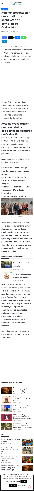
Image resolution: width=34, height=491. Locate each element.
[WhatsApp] (24, 37)
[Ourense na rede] (17, 3)
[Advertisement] (17, 83)
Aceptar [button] (24, 481)
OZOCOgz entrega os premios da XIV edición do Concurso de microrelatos (22, 417)
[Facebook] (4, 37)
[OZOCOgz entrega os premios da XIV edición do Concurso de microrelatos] (6, 417)
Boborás (5, 331)
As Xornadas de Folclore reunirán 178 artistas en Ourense (21, 408)
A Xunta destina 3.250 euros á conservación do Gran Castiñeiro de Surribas (23, 426)
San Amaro (6, 338)
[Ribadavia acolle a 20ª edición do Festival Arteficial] (27, 459)
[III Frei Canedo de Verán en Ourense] (27, 442)
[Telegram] (4, 41)
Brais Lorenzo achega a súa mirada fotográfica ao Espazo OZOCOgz (22, 390)
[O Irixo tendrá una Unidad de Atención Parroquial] (6, 275)
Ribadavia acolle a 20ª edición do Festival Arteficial (9, 459)
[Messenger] (17, 37)
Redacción (5, 31)
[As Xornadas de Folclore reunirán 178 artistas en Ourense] (6, 408)
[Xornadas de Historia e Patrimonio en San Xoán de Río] (27, 450)
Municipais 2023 (23, 331)
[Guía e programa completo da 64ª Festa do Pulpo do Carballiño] (6, 399)
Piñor (21, 334)
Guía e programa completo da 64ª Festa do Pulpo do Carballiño (22, 399)
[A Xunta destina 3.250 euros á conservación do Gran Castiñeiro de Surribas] (6, 426)
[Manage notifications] (29, 486)
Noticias (4, 9)
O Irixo (16, 334)
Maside (12, 331)
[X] (11, 37)
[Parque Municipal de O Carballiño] (6, 264)
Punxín (27, 334)
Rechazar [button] (13, 485)
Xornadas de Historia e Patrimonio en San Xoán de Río (10, 450)
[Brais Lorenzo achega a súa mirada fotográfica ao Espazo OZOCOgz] (6, 390)
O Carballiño (6, 334)
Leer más (21, 485)
